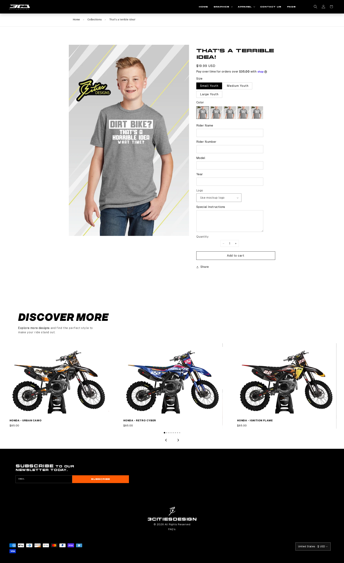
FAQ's (172, 529)
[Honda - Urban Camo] (58, 381)
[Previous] (166, 440)
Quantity (202, 236)
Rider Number (206, 141)
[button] (222, 6)
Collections (94, 19)
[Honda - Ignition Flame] (285, 381)
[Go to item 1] (164, 432)
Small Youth (209, 86)
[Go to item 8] (179, 432)
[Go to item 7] (177, 432)
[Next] (178, 440)
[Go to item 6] (175, 432)
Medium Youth (237, 86)
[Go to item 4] (171, 432)
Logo (199, 190)
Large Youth (209, 94)
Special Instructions (210, 207)
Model (200, 158)
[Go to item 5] (173, 432)
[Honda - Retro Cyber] (172, 381)
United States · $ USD (311, 546)
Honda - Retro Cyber (139, 420)
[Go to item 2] (166, 432)
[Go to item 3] (168, 432)
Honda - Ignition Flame (255, 420)
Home (76, 19)
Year (199, 174)
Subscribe (100, 479)
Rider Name (204, 125)
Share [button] (204, 267)
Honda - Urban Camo (26, 420)
